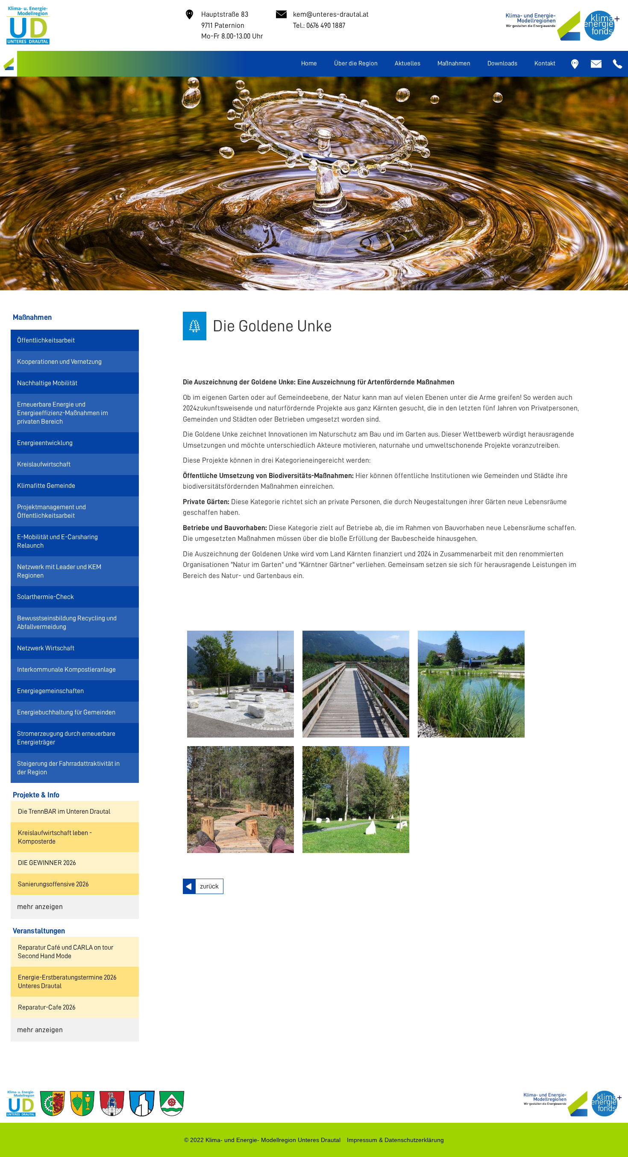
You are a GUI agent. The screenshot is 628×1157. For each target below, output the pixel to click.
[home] (8, 64)
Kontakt (544, 63)
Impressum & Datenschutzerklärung (395, 1139)
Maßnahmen (453, 63)
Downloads (502, 63)
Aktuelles (407, 63)
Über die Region (356, 63)
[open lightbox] (240, 684)
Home (309, 63)
